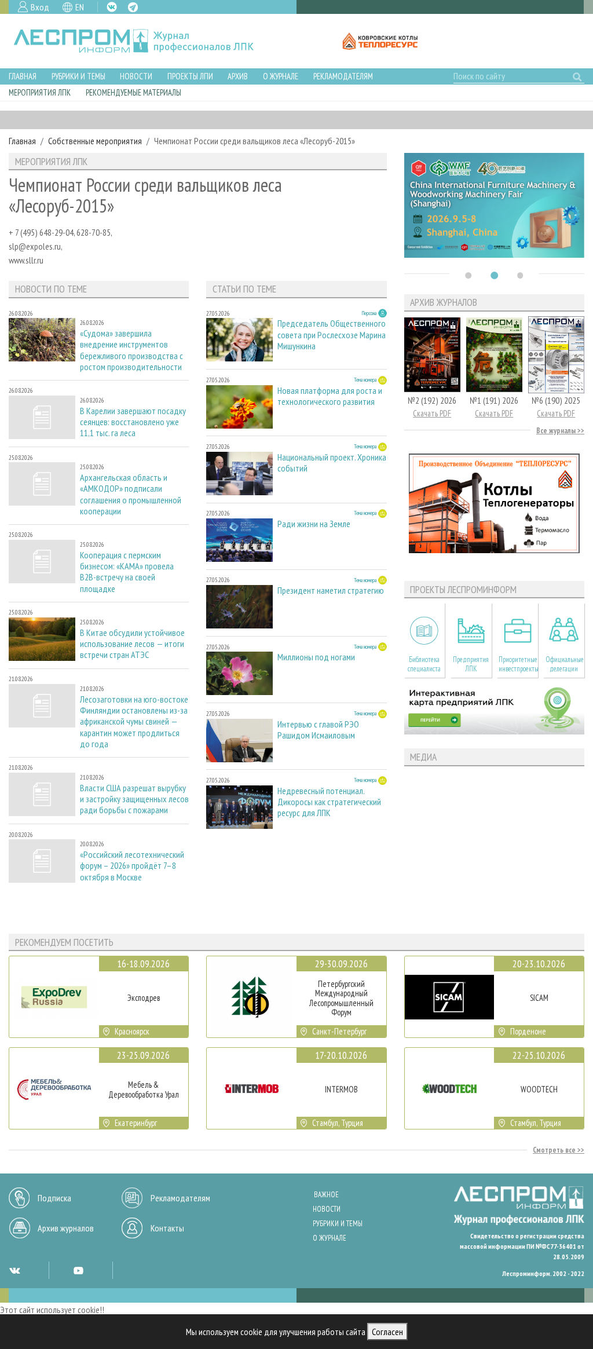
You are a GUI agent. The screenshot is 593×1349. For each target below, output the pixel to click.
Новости (136, 76)
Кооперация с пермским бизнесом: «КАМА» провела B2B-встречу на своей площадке (127, 572)
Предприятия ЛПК (471, 664)
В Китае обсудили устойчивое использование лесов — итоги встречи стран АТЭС (132, 643)
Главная (22, 76)
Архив (238, 76)
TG (133, 7)
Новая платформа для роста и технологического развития (329, 396)
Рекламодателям (343, 76)
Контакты (167, 1228)
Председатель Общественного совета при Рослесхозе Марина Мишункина (331, 334)
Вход (40, 7)
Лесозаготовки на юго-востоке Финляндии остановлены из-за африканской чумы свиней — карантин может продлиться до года (134, 722)
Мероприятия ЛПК (40, 92)
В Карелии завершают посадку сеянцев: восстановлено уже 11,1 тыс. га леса (133, 421)
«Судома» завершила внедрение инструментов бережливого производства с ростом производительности (131, 350)
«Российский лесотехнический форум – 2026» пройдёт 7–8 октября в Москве (132, 865)
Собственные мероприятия (95, 141)
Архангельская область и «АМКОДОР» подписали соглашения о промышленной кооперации (130, 494)
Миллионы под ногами (316, 657)
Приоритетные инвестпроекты (518, 664)
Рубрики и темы (78, 76)
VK (112, 7)
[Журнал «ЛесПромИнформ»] (143, 41)
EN (79, 7)
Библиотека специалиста (424, 664)
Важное (326, 1195)
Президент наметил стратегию (330, 590)
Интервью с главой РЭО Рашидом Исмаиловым (318, 730)
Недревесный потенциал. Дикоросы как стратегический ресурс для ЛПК (329, 801)
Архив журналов (66, 1228)
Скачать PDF (432, 413)
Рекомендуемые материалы (133, 92)
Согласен (387, 1331)
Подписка (54, 1198)
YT (78, 1270)
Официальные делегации (565, 664)
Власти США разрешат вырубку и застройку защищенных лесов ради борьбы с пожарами (134, 799)
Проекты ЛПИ (190, 76)
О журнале (280, 76)
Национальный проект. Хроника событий (331, 463)
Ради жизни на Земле (313, 523)
